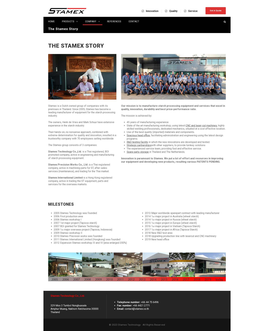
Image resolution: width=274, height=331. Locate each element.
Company (90, 21)
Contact (134, 21)
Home (51, 21)
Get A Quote (216, 10)
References (114, 21)
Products (68, 21)
